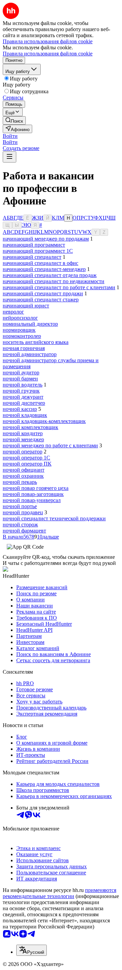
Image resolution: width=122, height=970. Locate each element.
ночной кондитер (23, 433)
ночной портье (20, 506)
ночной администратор (30, 354)
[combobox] (31, 950)
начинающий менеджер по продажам (46, 239)
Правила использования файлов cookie (48, 53)
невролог (13, 312)
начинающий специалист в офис (40, 263)
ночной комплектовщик (30, 427)
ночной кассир (20, 409)
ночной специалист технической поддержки (54, 518)
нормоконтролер (22, 336)
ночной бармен (20, 378)
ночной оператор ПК (27, 464)
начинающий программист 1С (38, 251)
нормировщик (19, 330)
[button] (10, 136)
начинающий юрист (26, 305)
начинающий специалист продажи (43, 293)
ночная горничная (24, 348)
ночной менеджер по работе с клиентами (50, 445)
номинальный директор (30, 324)
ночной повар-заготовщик (33, 494)
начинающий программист (34, 245)
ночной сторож (20, 524)
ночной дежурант (23, 397)
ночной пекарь (20, 482)
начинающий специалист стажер (41, 299)
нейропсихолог (20, 318)
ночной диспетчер (24, 403)
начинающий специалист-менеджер (44, 269)
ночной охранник (23, 476)
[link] (14, 120)
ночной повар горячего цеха (35, 488)
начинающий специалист (32, 257)
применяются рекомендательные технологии (59, 893)
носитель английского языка (35, 342)
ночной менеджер (23, 439)
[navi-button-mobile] (9, 157)
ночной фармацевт (24, 530)
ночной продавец (23, 512)
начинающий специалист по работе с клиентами (59, 287)
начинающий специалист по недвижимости (53, 281)
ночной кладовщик (25, 415)
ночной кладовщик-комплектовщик (44, 421)
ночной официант (23, 470)
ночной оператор (22, 451)
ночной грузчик (21, 391)
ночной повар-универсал (32, 500)
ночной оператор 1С (26, 458)
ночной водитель (22, 385)
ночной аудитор (21, 372)
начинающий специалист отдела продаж (50, 275)
